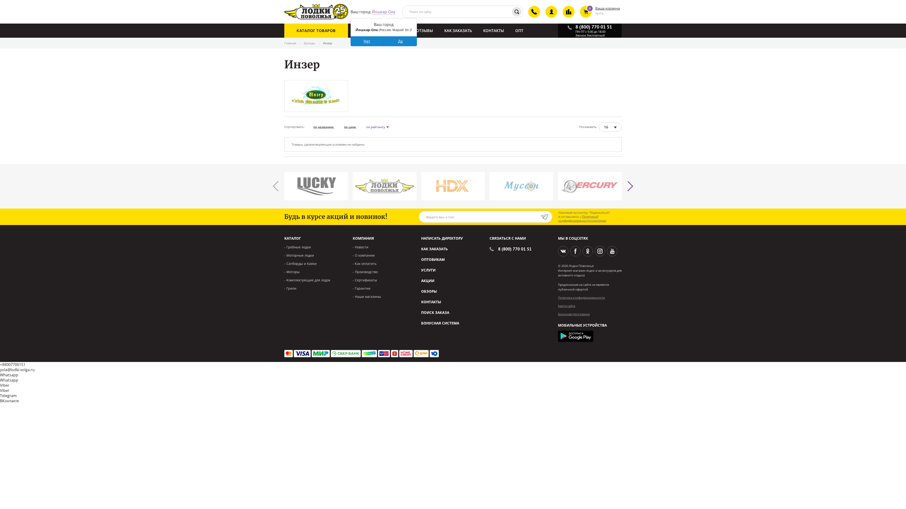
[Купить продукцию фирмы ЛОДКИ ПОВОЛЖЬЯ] (384, 186)
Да (400, 41)
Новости (361, 247)
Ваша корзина (607, 8)
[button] (630, 186)
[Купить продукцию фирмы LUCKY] (316, 186)
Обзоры (429, 291)
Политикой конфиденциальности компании (582, 218)
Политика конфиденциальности (581, 298)
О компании (365, 255)
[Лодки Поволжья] (316, 12)
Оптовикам (433, 259)
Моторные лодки (300, 255)
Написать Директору (442, 238)
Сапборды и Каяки (301, 263)
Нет (367, 41)
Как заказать (434, 248)
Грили (291, 288)
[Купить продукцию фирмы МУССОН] (521, 186)
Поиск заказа (435, 312)
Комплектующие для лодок (308, 280)
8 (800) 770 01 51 (515, 249)
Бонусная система (440, 323)
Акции (427, 280)
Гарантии (362, 288)
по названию (323, 127)
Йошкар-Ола (383, 11)
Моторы (293, 272)
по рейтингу (376, 127)
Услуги (428, 270)
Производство (366, 272)
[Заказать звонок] (531, 15)
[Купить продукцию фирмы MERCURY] (590, 186)
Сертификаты (366, 280)
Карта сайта (566, 306)
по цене (350, 127)
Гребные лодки (298, 247)
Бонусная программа (574, 314)
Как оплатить (366, 263)
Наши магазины (368, 296)
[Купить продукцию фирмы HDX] (453, 186)
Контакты (431, 302)
